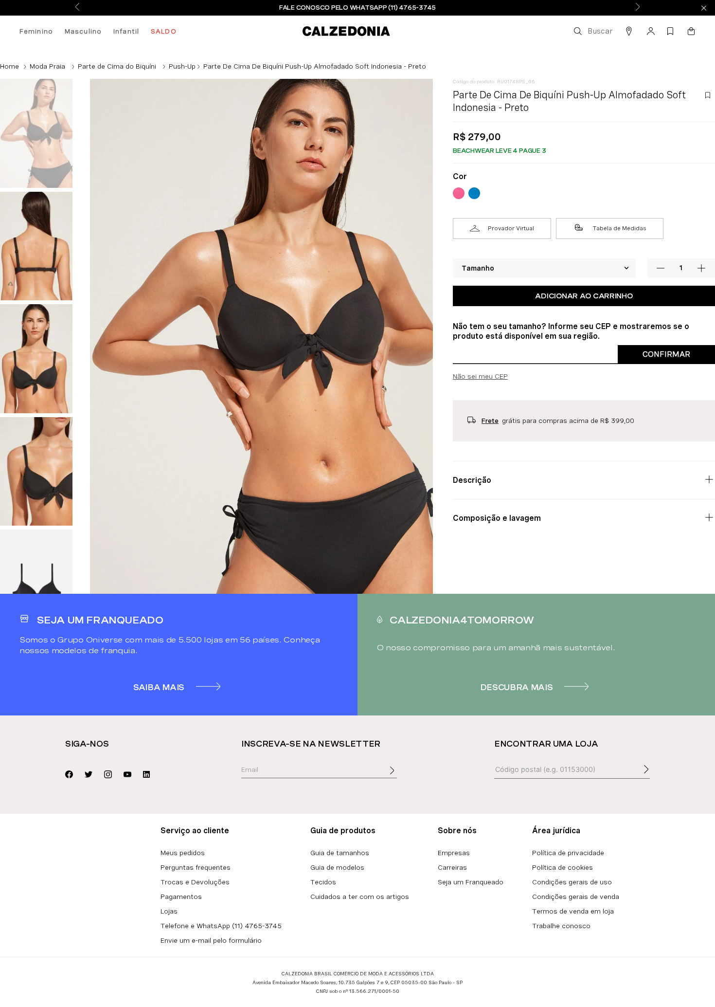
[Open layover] (402, 777)
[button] (592, 31)
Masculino (83, 31)
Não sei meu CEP (480, 376)
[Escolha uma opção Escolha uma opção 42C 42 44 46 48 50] (544, 268)
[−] (660, 268)
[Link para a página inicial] (9, 66)
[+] (701, 268)
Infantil (126, 31)
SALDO (164, 31)
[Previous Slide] (77, 7)
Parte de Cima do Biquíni (117, 66)
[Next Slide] (638, 7)
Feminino (36, 31)
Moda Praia (47, 66)
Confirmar (666, 354)
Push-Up (182, 66)
